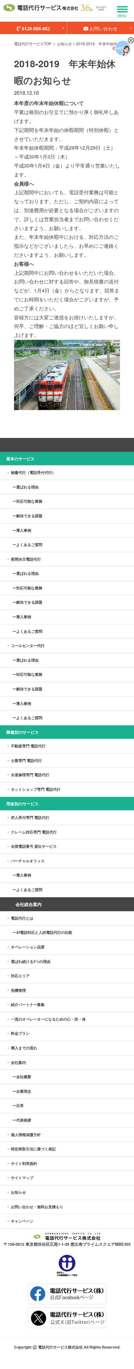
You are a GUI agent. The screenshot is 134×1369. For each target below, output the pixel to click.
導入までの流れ (24, 1048)
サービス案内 (29, 445)
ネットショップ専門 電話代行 (35, 789)
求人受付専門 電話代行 (30, 817)
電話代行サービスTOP (32, 43)
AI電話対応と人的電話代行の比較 (44, 932)
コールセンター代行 (28, 645)
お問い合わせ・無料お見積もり (37, 1206)
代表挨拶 (23, 1120)
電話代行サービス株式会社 (60, 1347)
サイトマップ (22, 1177)
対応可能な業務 (29, 501)
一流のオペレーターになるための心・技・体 (48, 1019)
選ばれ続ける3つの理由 (30, 961)
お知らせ (64, 43)
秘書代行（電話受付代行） (33, 472)
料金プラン (20, 1033)
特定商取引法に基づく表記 (33, 1149)
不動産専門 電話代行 (28, 746)
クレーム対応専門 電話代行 (34, 832)
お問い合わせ (102, 28)
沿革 (20, 1105)
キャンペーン (22, 1221)
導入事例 (23, 530)
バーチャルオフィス (28, 861)
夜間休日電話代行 (26, 559)
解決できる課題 (29, 515)
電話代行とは (22, 918)
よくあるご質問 (29, 544)
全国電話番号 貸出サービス (34, 846)
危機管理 (18, 990)
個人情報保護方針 (26, 1134)
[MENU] (122, 9)
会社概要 (23, 1076)
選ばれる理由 (27, 487)
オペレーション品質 (28, 947)
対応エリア (20, 975)
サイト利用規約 (24, 1163)
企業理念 (23, 1091)
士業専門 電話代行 (26, 760)
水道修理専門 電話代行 (30, 774)
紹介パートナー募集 (28, 1004)
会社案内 (18, 1062)
